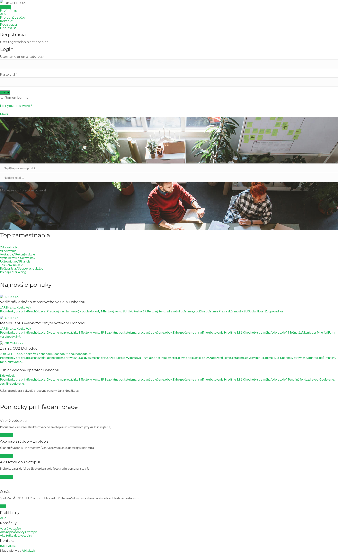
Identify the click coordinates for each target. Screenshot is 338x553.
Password (8, 74)
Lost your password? (16, 106)
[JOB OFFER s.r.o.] (169, 2)
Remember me (16, 97)
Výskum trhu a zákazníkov (17, 258)
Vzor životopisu (10, 528)
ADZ (3, 14)
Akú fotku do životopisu (16, 535)
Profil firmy (9, 10)
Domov (5, 7)
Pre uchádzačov (13, 17)
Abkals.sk (28, 550)
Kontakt (6, 21)
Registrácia (8, 24)
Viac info (6, 435)
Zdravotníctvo (9, 247)
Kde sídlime (8, 546)
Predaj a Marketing (13, 272)
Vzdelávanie (8, 251)
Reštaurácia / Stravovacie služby (21, 268)
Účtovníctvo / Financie (15, 261)
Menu (4, 114)
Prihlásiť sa (8, 28)
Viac (3, 506)
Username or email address (22, 57)
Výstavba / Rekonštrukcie (17, 254)
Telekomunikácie (11, 265)
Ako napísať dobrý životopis (18, 532)
